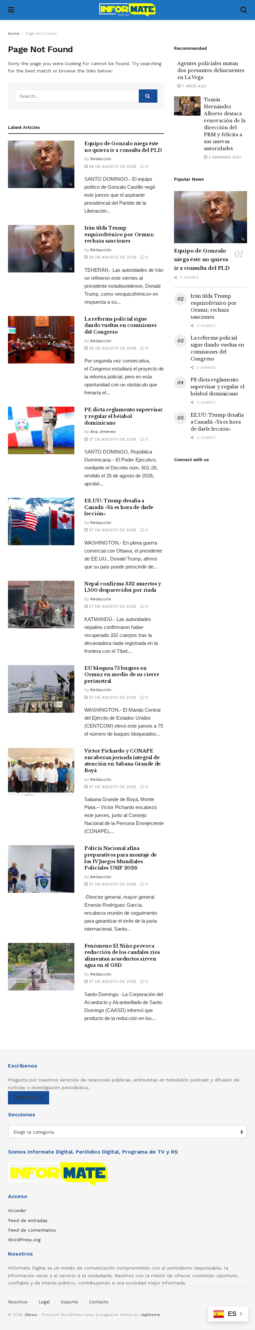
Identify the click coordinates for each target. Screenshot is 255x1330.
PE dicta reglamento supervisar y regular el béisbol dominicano (123, 416)
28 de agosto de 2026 (112, 166)
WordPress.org (24, 1239)
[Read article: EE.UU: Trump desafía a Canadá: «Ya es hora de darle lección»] (41, 521)
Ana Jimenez (103, 431)
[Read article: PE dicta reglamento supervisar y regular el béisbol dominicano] (41, 430)
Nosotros (18, 1301)
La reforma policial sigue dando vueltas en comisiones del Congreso (120, 325)
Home (14, 33)
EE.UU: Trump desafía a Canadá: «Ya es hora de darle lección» (118, 507)
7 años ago (194, 86)
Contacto (28, 1097)
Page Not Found (41, 33)
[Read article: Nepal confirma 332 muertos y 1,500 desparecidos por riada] (41, 604)
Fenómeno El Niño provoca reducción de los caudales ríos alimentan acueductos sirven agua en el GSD (122, 956)
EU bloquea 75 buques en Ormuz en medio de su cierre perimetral (121, 674)
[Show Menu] (11, 10)
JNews (30, 1314)
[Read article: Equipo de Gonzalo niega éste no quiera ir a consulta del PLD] (41, 164)
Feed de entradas (27, 1220)
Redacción (100, 158)
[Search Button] (243, 10)
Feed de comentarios (32, 1230)
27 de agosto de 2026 (112, 439)
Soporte (69, 1301)
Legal (44, 1301)
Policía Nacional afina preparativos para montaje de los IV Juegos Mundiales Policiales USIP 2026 (120, 858)
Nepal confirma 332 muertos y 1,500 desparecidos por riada (122, 587)
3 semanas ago (224, 157)
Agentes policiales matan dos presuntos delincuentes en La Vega (210, 70)
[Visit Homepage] (127, 10)
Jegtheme (150, 1314)
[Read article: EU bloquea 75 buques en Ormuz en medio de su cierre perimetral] (41, 689)
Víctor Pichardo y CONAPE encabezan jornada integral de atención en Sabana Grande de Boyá (122, 760)
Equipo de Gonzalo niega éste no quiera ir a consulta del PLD (123, 147)
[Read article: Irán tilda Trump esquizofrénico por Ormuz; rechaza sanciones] (41, 248)
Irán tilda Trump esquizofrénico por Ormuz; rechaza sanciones (119, 234)
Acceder (17, 1210)
